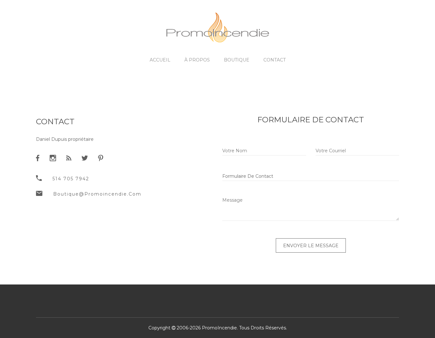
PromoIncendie (219, 328)
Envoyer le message (311, 245)
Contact (274, 60)
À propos (197, 60)
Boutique (236, 60)
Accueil (160, 60)
